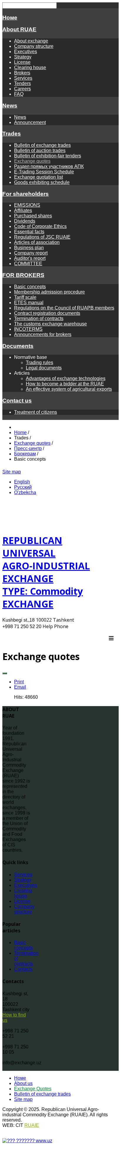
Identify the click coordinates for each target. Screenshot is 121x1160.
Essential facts (29, 231)
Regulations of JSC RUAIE (42, 237)
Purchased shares (33, 215)
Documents (17, 346)
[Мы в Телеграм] (33, 471)
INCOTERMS (28, 329)
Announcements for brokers (42, 334)
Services (23, 78)
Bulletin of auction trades (39, 150)
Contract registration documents (47, 313)
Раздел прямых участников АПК (49, 166)
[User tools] (4, 673)
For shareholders (25, 194)
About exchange (31, 40)
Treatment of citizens (35, 412)
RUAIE (31, 1125)
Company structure (33, 46)
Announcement (30, 122)
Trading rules (39, 362)
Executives (25, 51)
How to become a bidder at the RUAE (65, 383)
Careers (22, 88)
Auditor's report (30, 258)
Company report (31, 252)
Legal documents (44, 367)
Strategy (22, 56)
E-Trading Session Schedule (44, 171)
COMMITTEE (28, 263)
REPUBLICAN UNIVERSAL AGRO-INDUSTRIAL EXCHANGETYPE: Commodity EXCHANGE (46, 572)
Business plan (29, 247)
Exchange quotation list (38, 177)
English (22, 481)
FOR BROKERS (23, 275)
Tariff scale (25, 297)
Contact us (17, 400)
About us (23, 1083)
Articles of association (37, 242)
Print (19, 681)
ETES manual (28, 302)
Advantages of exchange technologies (65, 378)
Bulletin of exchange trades (42, 145)
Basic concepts (30, 286)
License (22, 62)
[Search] (41, 471)
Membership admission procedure (49, 291)
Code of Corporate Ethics (40, 226)
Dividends (24, 221)
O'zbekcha (25, 492)
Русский (23, 487)
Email (20, 687)
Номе (9, 17)
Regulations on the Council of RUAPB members (64, 307)
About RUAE (19, 29)
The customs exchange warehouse (50, 323)
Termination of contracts (38, 318)
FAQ (18, 94)
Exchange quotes (32, 161)
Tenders (22, 83)
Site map (11, 471)
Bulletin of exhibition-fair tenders (47, 155)
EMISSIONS (27, 205)
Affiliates (23, 210)
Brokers (22, 72)
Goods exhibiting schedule (42, 182)
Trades (11, 134)
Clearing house (30, 67)
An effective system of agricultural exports (69, 389)
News (9, 105)
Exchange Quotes (32, 1088)
